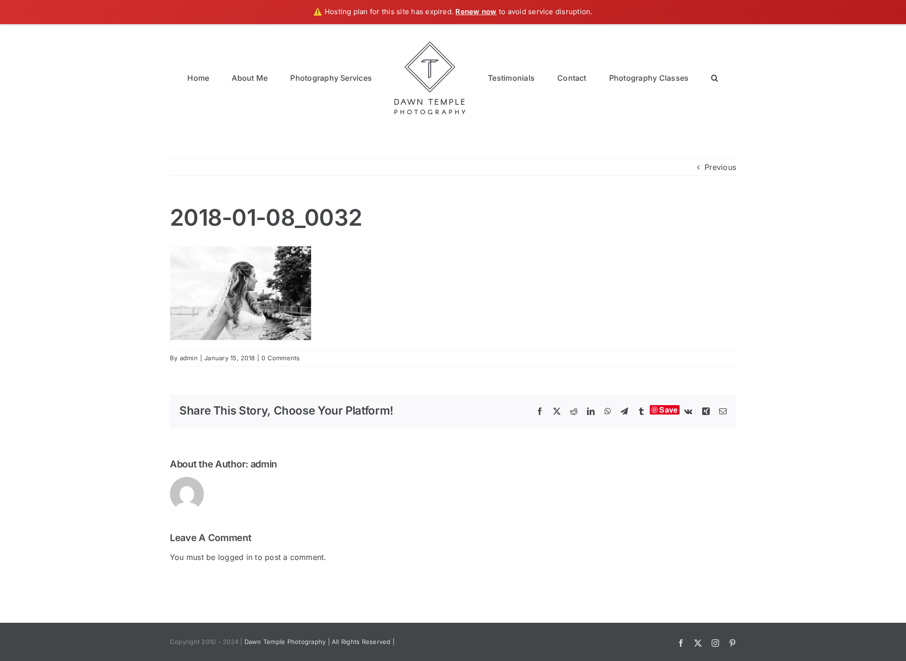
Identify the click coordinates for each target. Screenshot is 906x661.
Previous (720, 167)
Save (668, 410)
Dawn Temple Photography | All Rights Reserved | (319, 641)
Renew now (475, 11)
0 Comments (280, 358)
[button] (670, 77)
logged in (235, 557)
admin (189, 358)
